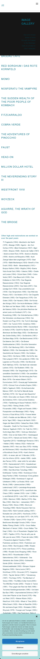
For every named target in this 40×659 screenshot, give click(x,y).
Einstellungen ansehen (20, 654)
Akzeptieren (20, 641)
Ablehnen (20, 647)
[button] (37, 616)
